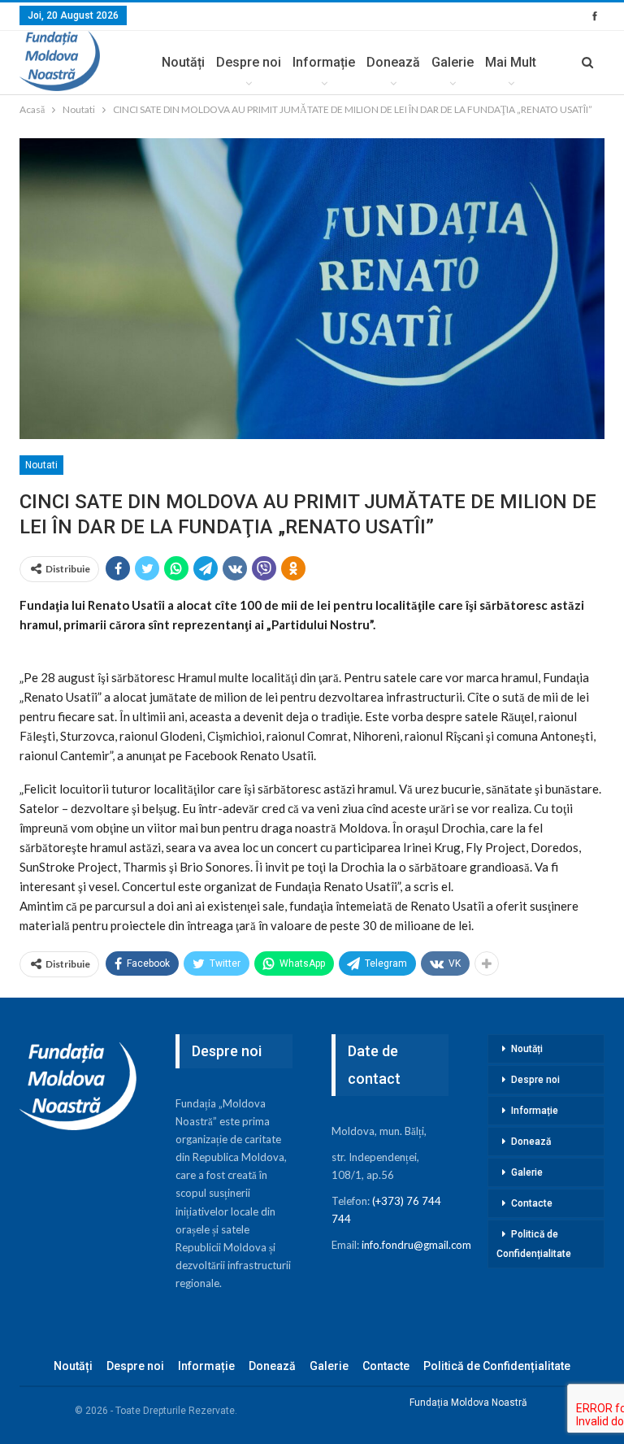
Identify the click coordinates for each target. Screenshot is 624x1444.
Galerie (452, 62)
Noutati (41, 465)
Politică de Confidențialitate (533, 1244)
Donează (393, 62)
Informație (323, 62)
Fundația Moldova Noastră (468, 1402)
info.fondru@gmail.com (416, 1244)
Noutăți (183, 62)
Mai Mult (510, 62)
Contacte (531, 1203)
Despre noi (248, 62)
